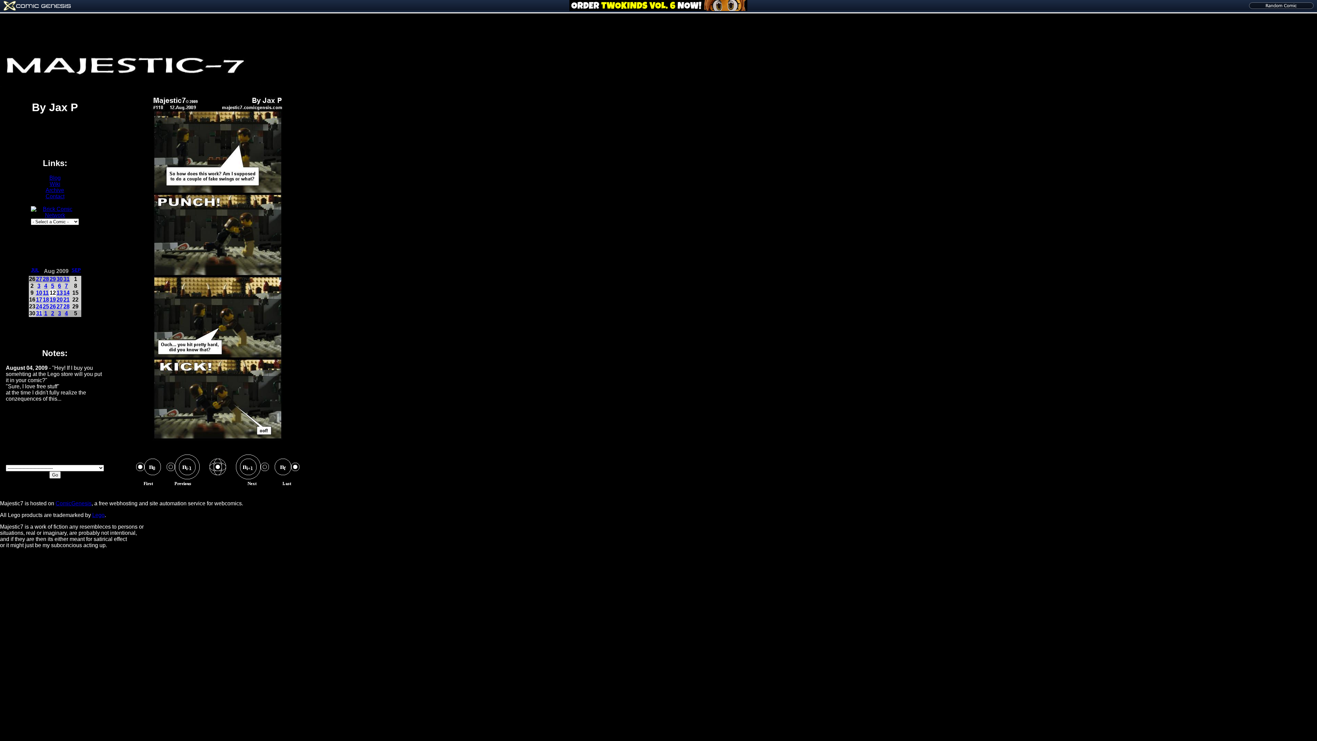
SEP (76, 270)
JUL (35, 270)
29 (53, 279)
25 (46, 306)
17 (39, 300)
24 (39, 306)
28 (46, 279)
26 (53, 306)
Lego (98, 515)
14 (66, 293)
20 (60, 300)
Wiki (55, 184)
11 (46, 293)
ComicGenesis (74, 503)
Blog (55, 178)
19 (53, 300)
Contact (55, 196)
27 (39, 279)
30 (60, 279)
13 (60, 293)
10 (39, 293)
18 (46, 300)
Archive (55, 190)
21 (66, 300)
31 (66, 279)
